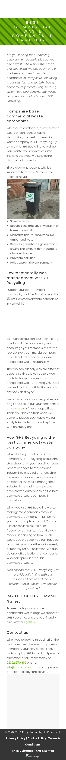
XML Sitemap (45, 751)
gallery (30, 622)
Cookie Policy (36, 738)
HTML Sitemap (23, 751)
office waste (15, 408)
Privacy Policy (15, 738)
